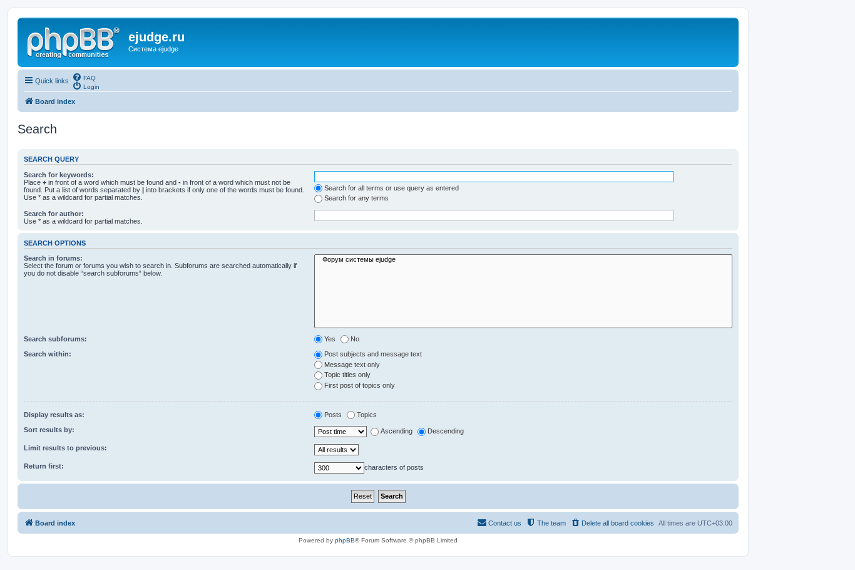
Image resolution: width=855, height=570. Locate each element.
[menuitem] (84, 77)
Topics (367, 414)
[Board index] (74, 41)
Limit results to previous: (65, 448)
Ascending (396, 431)
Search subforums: (55, 339)
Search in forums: (53, 258)
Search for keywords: (59, 175)
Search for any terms (356, 198)
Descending (445, 431)
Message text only (352, 364)
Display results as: (54, 414)
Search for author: (54, 213)
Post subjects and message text (373, 354)
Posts (333, 414)
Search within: (47, 354)
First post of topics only (359, 385)
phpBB (345, 540)
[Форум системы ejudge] (523, 260)
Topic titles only (347, 374)
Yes (329, 339)
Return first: (44, 466)
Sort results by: (49, 429)
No (355, 339)
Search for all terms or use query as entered (391, 188)
